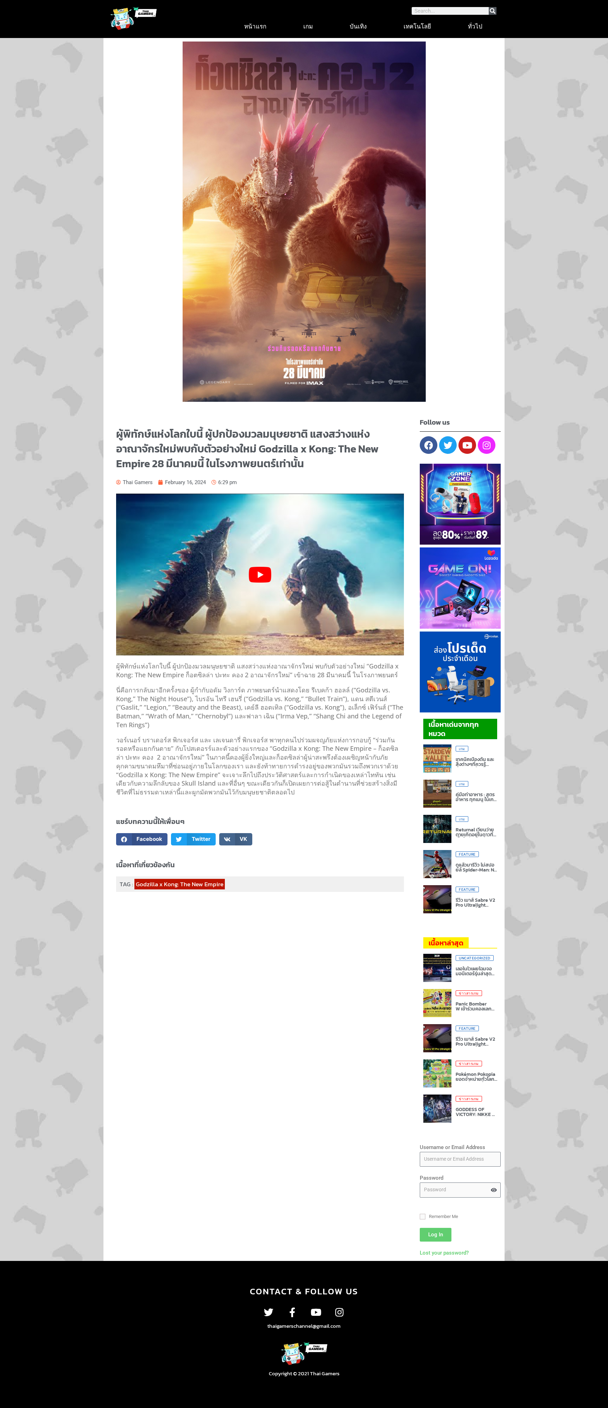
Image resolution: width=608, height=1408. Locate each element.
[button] (142, 839)
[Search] (492, 11)
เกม (308, 26)
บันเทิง (358, 26)
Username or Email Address (452, 1147)
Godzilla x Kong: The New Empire (179, 884)
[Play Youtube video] (260, 574)
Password (431, 1178)
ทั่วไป (475, 26)
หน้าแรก (255, 26)
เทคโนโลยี (417, 26)
